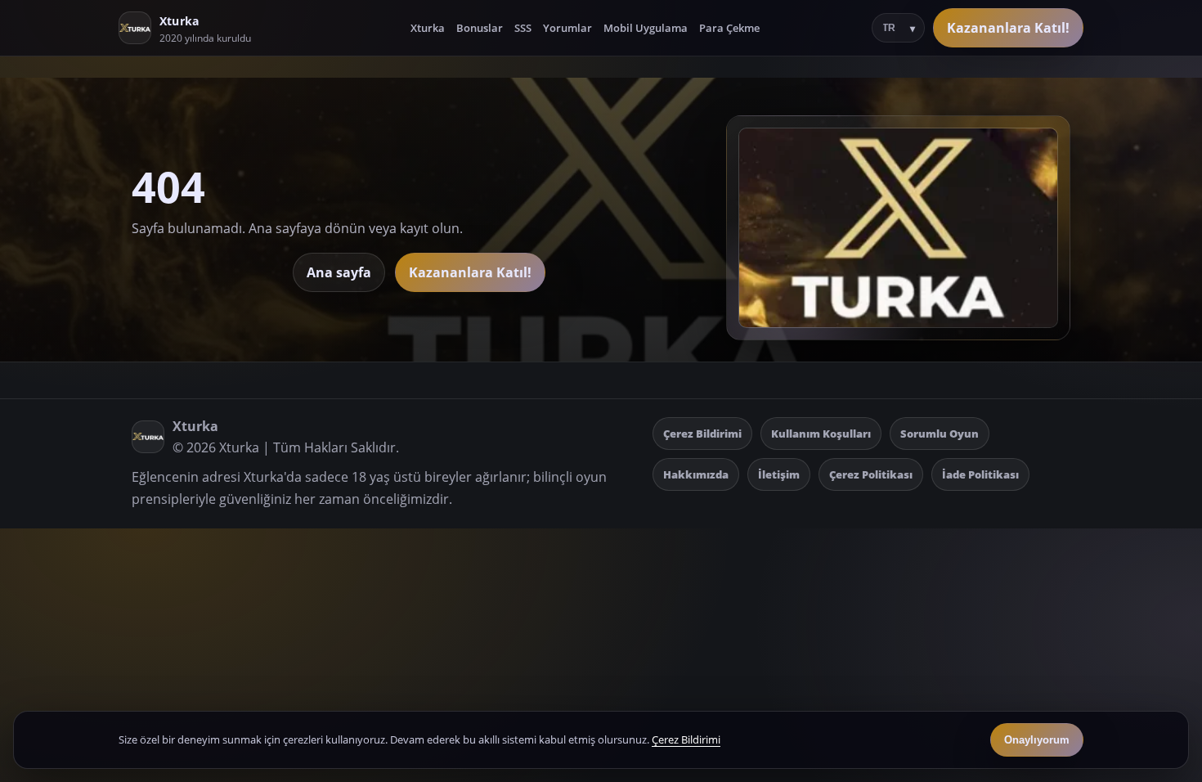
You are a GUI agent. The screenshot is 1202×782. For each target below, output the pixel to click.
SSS (522, 27)
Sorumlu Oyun (939, 433)
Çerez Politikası (871, 474)
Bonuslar (479, 27)
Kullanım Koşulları (821, 433)
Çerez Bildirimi (702, 433)
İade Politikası (980, 474)
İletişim (779, 474)
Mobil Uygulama (645, 27)
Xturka (427, 27)
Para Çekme (729, 27)
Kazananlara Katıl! (1008, 28)
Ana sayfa (339, 272)
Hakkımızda (696, 474)
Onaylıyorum (1037, 740)
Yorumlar (567, 27)
